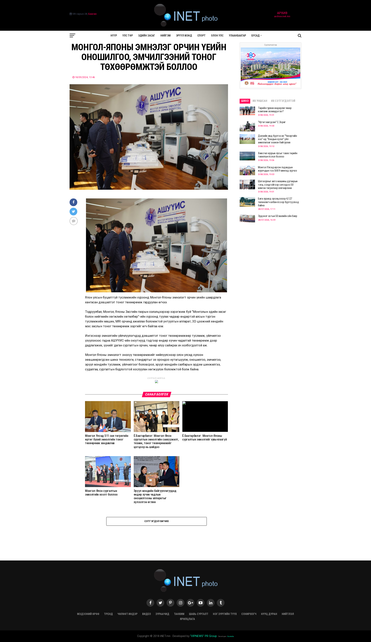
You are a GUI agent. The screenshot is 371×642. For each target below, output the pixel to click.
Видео (146, 614)
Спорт (201, 35)
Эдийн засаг (146, 35)
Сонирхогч (248, 614)
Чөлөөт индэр (127, 614)
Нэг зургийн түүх (225, 614)
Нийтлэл (288, 614)
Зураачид (162, 614)
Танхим (179, 614)
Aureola (230, 636)
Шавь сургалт (198, 614)
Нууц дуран (269, 614)
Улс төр (127, 35)
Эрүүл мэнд (184, 35)
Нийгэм (165, 35)
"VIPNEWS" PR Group (203, 636)
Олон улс (217, 35)
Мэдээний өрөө (88, 614)
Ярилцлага (187, 619)
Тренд (108, 614)
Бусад (255, 35)
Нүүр (114, 35)
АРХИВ (282, 15)
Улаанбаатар (237, 35)
